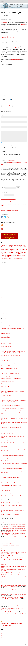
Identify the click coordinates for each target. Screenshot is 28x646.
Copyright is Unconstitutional (6, 357)
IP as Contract (3, 383)
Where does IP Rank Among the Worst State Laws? (10, 493)
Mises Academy (18, 250)
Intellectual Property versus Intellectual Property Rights (11, 378)
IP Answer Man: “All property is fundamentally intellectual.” (11, 505)
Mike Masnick (11, 251)
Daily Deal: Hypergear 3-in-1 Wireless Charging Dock (10, 574)
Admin (25, 644)
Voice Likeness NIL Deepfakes (11, 258)
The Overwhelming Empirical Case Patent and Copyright (13, 208)
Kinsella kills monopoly (10, 160)
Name (2, 115)
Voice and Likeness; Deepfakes (9, 543)
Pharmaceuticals (6, 255)
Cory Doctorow (12, 246)
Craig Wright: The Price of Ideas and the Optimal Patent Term (14, 526)
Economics (3, 278)
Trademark (3, 311)
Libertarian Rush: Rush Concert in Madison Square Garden (11, 605)
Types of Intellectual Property (6, 490)
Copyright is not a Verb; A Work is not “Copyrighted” (10, 355)
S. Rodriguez (3, 528)
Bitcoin (2, 270)
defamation (22, 246)
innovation (21, 248)
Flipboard (23, 24)
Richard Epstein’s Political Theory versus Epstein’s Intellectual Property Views (13, 443)
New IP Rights (3, 295)
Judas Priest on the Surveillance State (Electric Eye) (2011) (11, 616)
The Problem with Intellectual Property (8, 199)
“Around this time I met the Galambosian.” (8, 325)
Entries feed (3, 633)
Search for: (3, 187)
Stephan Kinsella (13, 257)
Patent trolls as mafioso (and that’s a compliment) (9, 433)
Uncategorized (3, 313)
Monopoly (22, 250)
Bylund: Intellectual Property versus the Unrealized (17, 524)
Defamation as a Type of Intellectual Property (9, 210)
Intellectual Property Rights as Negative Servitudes (10, 376)
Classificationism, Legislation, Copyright (8, 343)
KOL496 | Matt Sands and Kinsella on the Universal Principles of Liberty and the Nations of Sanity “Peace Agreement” (14, 586)
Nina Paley (9, 252)
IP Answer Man (3, 287)
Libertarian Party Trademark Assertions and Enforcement (11, 405)
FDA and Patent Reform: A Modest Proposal (8, 363)
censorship (19, 245)
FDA (8, 248)
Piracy (2, 303)
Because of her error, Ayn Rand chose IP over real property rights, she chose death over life (13, 340)
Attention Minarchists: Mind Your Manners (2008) (10, 601)
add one (10, 105)
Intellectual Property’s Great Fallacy (7, 381)
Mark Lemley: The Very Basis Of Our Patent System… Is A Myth (12, 408)
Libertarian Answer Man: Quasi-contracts (8, 611)
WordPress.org (3, 637)
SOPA (7, 256)
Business (2, 272)
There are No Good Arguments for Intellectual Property (10, 482)
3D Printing (3, 245)
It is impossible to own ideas (6, 395)
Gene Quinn (16, 248)
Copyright (3, 274)
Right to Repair (4, 446)
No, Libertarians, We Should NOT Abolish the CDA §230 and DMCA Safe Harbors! (14, 423)
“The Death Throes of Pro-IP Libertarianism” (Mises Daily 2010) (12, 328)
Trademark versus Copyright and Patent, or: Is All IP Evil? (11, 485)
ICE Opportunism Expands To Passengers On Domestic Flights (12, 557)
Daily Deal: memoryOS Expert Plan (7, 555)
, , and (10, 502)
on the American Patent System (9, 330)
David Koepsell (17, 246)
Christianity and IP (6, 246)
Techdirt (2, 258)
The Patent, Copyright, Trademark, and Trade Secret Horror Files (12, 468)
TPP (5, 258)
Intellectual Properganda (5, 370)
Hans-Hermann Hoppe (5, 280)
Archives (2, 194)
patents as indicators (9, 254)
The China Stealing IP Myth (6, 458)
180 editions (17, 47)
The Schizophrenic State (5, 474)
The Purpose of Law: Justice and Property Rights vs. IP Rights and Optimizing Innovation (12, 471)
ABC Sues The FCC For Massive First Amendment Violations (12, 572)
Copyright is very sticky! (5, 360)
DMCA (25, 246)
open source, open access (5, 297)
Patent (2, 299)
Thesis (25, 642)
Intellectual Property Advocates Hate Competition (10, 373)
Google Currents (4, 22)
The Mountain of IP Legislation (6, 460)
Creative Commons (4, 276)
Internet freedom (4, 249)
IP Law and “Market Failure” (6, 389)
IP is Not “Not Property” (5, 386)
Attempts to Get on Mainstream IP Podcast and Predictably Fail (13, 534)
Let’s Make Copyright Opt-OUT (6, 398)
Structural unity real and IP (21, 257)
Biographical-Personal (5, 268)
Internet (25, 248)
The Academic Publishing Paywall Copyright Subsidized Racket (12, 455)
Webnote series (7, 318)
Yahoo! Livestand (4, 25)
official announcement (15, 59)
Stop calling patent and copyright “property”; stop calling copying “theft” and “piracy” (13, 450)
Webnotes (2, 315)
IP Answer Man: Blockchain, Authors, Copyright (9, 507)
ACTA (7, 245)
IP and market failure (12, 249)
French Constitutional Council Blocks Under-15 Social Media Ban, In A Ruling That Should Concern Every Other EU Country (13, 553)
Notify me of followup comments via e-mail (11, 154)
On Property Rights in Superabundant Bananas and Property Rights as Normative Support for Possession (13, 430)
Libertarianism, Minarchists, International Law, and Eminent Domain (13, 613)
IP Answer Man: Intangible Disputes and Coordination (10, 514)
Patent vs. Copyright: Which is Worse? (8, 440)
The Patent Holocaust (5, 465)
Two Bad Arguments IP (6, 487)
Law (2, 289)
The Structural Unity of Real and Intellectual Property (10, 477)
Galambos (11, 248)
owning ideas (20, 252)
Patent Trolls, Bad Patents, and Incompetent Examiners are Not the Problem (12, 437)
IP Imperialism (21, 249)
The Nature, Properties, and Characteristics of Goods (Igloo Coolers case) (14, 463)
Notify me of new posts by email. (9, 147)
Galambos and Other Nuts (5, 365)
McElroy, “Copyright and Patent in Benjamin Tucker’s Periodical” (12, 415)
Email (2, 120)
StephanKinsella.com (8, 583)
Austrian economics (4, 266)
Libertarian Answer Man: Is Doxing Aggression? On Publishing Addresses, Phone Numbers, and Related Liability (12, 598)
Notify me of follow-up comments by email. (11, 145)
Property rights (3, 305)
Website (2, 125)
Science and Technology (5, 307)
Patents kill (16, 254)
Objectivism (14, 252)
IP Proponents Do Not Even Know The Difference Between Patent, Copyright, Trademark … (12, 392)
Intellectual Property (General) (6, 284)
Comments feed (4, 635)
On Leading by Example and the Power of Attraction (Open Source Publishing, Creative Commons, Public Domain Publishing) (12, 426)
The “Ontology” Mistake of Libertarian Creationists (10, 453)
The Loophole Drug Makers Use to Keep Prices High (16, 528)
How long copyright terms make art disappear (9, 368)
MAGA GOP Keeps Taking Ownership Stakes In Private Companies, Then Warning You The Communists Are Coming (14, 577)
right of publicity (17, 255)
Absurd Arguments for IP (5, 333)
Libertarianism (3, 293)
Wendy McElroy (20, 258)
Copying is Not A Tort (5, 348)
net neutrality (3, 252)
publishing (13, 255)
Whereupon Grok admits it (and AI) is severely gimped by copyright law (13, 495)
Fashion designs (4, 248)
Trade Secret (3, 309)
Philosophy (3, 301)
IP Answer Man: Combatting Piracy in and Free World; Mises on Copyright (12, 511)
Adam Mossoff (11, 245)
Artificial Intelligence (5, 264)
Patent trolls (22, 254)
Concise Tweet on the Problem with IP (7, 346)
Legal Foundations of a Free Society (7, 291)
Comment (3, 130)
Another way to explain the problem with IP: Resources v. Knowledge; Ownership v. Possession (13, 336)
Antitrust (15, 245)
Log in (2, 631)
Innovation (3, 282)
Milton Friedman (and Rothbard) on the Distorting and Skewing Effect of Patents (14, 419)
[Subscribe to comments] (14, 225)
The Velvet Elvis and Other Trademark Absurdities (10, 480)
